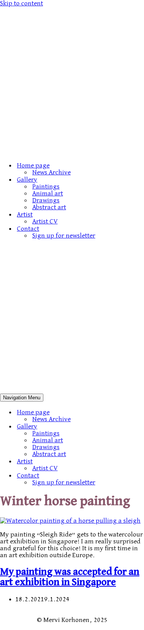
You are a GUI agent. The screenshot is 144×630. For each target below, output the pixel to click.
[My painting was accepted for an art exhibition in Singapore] (70, 520)
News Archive (51, 172)
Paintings (46, 186)
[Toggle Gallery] (134, 426)
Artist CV (45, 221)
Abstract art (49, 207)
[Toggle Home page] (134, 412)
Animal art (47, 193)
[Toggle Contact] (134, 475)
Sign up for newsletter (63, 235)
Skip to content (21, 3)
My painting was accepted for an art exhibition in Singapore (69, 577)
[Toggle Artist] (134, 461)
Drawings (46, 200)
